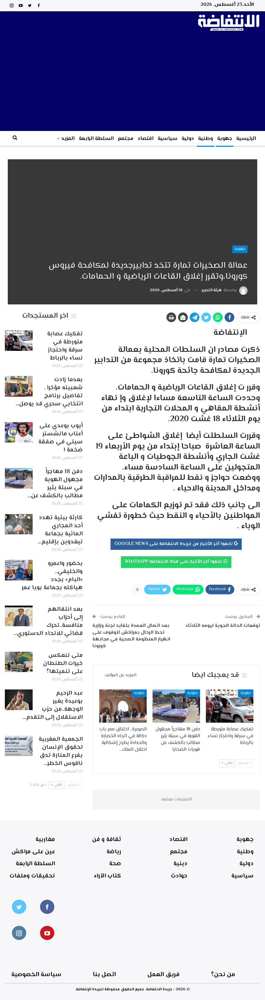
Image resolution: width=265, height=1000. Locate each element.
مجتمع (125, 139)
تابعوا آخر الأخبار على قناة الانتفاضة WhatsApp (174, 561)
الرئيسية (246, 139)
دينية (180, 863)
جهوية (224, 139)
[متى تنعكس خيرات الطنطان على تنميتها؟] (19, 662)
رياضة (114, 851)
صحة (115, 863)
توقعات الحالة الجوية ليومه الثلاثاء (223, 625)
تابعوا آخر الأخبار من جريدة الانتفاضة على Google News (174, 544)
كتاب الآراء (107, 876)
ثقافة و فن (106, 839)
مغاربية (45, 839)
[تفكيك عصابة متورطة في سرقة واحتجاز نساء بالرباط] (229, 706)
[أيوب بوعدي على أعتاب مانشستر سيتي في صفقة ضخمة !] (19, 432)
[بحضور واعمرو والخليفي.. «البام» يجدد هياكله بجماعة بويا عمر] (19, 570)
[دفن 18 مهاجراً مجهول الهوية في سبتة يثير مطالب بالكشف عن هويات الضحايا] (176, 706)
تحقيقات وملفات (32, 876)
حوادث (179, 876)
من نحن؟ (223, 974)
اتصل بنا (104, 974)
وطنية (205, 139)
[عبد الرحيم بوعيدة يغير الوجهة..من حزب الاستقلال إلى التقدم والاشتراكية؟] (19, 699)
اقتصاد (146, 139)
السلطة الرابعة (96, 139)
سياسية (167, 139)
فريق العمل (163, 974)
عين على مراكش (33, 851)
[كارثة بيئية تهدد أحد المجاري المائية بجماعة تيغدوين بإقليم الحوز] (19, 524)
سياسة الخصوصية (36, 974)
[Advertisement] (132, 82)
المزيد (68, 139)
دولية (188, 139)
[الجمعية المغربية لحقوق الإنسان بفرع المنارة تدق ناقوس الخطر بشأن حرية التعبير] (19, 746)
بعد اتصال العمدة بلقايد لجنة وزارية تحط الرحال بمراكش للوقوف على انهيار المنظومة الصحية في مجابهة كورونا (131, 636)
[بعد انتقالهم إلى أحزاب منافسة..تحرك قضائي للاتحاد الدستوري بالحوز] (19, 616)
